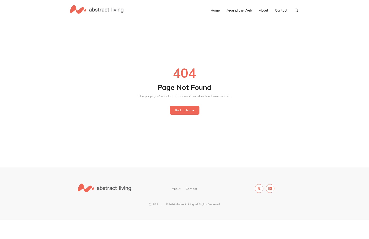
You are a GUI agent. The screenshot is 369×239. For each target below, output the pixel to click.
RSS (155, 204)
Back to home (184, 110)
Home (215, 10)
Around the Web (239, 10)
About (263, 10)
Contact (281, 10)
